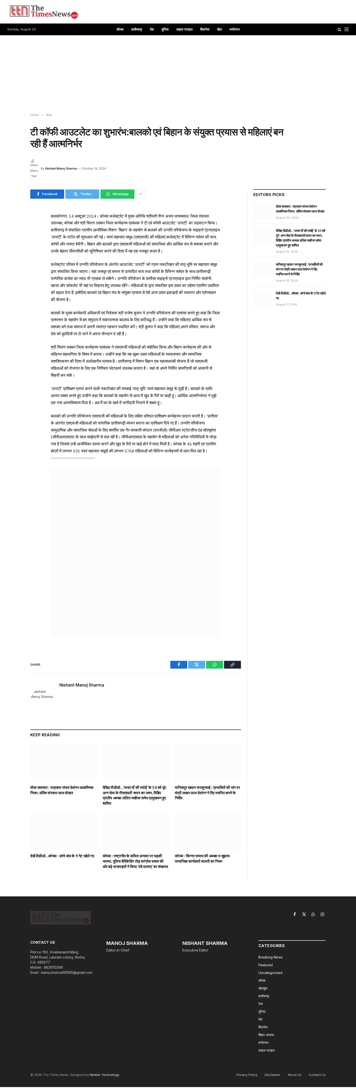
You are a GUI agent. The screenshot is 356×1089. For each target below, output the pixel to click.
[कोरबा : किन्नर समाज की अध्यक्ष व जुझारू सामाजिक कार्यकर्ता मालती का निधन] (208, 831)
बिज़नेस (204, 29)
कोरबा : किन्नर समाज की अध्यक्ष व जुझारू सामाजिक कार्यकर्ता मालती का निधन (202, 858)
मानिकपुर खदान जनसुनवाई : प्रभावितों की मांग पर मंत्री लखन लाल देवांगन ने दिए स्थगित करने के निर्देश (207, 793)
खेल (219, 29)
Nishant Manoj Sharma (61, 168)
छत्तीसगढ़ (136, 29)
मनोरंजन (235, 29)
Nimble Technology (104, 1075)
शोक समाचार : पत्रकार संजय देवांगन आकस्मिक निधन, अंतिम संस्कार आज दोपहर (61, 790)
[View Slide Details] (135, 553)
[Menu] (346, 29)
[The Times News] (43, 11)
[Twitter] (13, 239)
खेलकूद (262, 988)
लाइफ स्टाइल (184, 29)
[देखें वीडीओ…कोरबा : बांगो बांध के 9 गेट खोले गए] (63, 831)
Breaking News (270, 957)
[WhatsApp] (13, 250)
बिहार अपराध (266, 1035)
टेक (260, 1004)
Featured (265, 965)
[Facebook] (13, 228)
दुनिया (165, 29)
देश (152, 29)
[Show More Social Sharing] (140, 194)
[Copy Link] (13, 261)
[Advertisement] (178, 74)
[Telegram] (13, 273)
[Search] (339, 29)
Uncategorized (270, 973)
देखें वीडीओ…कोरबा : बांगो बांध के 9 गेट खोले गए (62, 855)
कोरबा (120, 29)
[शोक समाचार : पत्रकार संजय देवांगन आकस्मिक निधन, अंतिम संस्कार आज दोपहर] (63, 762)
